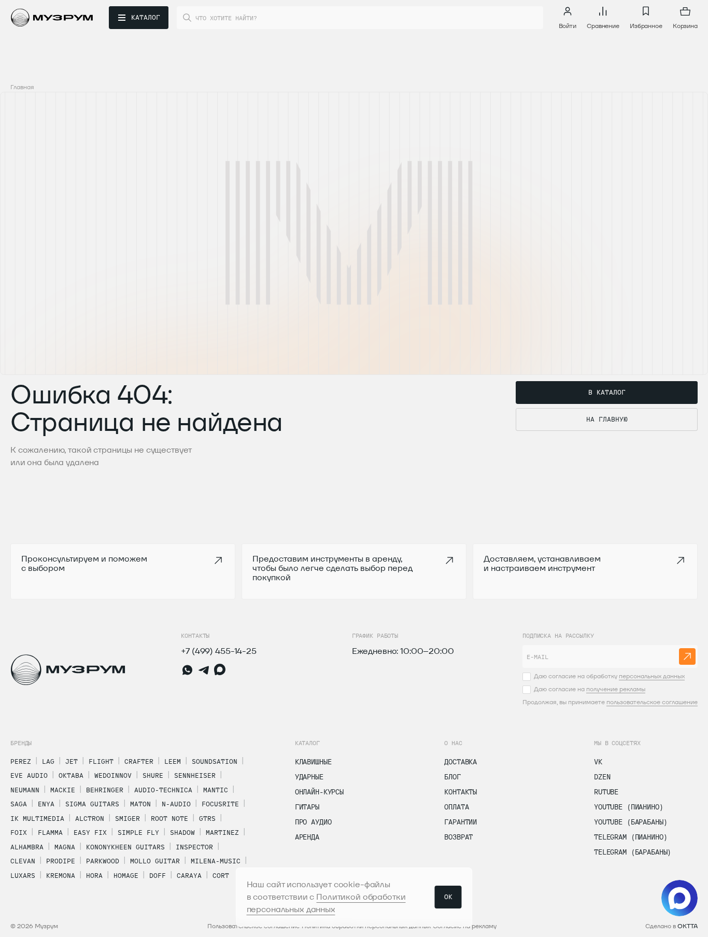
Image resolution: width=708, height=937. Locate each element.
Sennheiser (195, 775)
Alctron (89, 818)
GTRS (207, 818)
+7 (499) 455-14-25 (218, 651)
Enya (46, 804)
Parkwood (102, 861)
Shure (153, 775)
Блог (452, 776)
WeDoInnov (113, 775)
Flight (101, 761)
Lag (48, 761)
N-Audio (176, 804)
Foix (18, 832)
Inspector (194, 847)
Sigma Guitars (92, 804)
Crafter (138, 761)
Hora (94, 875)
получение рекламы (615, 689)
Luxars (22, 875)
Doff (157, 875)
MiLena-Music (215, 861)
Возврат (458, 837)
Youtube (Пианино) (628, 807)
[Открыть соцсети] (679, 898)
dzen (602, 776)
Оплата (456, 807)
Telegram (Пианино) (630, 837)
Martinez (222, 832)
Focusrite (220, 804)
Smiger (127, 818)
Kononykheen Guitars (125, 847)
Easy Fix (90, 832)
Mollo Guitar (155, 861)
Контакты (460, 791)
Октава (71, 775)
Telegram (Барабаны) (632, 852)
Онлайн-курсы (319, 791)
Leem (172, 761)
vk (598, 761)
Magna (64, 847)
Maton (140, 804)
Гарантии (460, 822)
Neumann (24, 790)
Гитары (307, 807)
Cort (221, 875)
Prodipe (60, 861)
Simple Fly (138, 832)
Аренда (307, 837)
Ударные (309, 776)
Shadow (182, 832)
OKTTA (687, 926)
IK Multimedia (37, 818)
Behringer (104, 790)
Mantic (215, 790)
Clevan (22, 861)
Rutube (606, 791)
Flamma (50, 832)
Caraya (189, 875)
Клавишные (313, 761)
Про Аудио (313, 822)
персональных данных (652, 676)
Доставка (460, 761)
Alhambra (27, 847)
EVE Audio (29, 775)
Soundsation (214, 761)
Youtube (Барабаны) (630, 822)
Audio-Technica (163, 790)
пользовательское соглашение (652, 702)
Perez (20, 761)
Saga (18, 804)
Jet (71, 761)
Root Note (169, 818)
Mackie (62, 790)
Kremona (60, 875)
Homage (126, 875)
